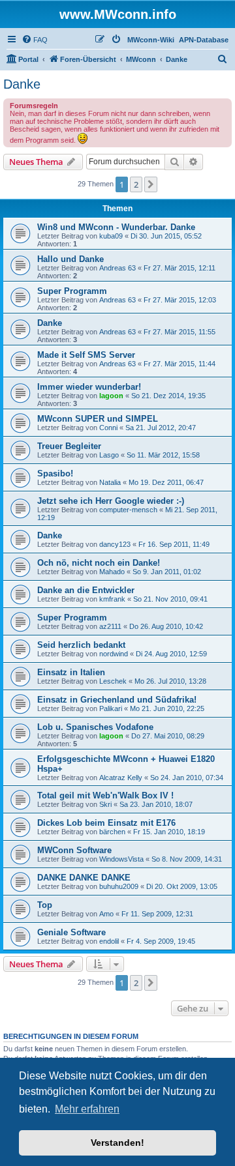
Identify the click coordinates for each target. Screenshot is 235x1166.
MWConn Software (74, 850)
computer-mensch (128, 510)
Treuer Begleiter (69, 446)
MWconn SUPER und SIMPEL (97, 419)
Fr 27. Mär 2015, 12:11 (179, 268)
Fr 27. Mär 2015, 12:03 (180, 300)
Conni (108, 427)
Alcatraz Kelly (120, 777)
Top (44, 905)
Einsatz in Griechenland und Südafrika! (116, 700)
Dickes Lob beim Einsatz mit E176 (106, 823)
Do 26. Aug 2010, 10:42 (166, 626)
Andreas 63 (117, 268)
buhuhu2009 (118, 886)
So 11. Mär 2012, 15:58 (163, 455)
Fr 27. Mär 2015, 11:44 (179, 364)
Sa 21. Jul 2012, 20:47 (160, 427)
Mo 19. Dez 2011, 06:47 (166, 482)
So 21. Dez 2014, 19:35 (168, 396)
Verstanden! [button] (117, 1142)
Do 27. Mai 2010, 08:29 (167, 736)
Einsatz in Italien (71, 672)
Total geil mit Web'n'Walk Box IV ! (105, 795)
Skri (105, 804)
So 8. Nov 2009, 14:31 (186, 859)
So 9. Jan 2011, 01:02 (167, 572)
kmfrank (112, 599)
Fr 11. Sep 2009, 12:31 (157, 914)
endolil (109, 941)
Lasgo (109, 455)
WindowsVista (121, 859)
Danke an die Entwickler (85, 590)
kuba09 (111, 236)
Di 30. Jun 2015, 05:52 (166, 236)
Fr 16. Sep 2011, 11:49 (174, 544)
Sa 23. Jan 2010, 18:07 (156, 804)
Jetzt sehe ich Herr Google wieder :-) (110, 501)
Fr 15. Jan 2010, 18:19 (169, 832)
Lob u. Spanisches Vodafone (95, 727)
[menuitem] (35, 40)
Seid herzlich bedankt (81, 645)
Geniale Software (71, 932)
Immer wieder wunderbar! (89, 387)
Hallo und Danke (70, 259)
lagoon (111, 396)
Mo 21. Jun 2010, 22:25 (167, 708)
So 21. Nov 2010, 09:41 (170, 599)
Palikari (110, 708)
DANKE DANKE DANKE (84, 877)
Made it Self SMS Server (86, 355)
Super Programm (72, 291)
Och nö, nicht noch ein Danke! (98, 563)
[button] (150, 184)
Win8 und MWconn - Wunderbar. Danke (116, 227)
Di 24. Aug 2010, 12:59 (171, 654)
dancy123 (115, 544)
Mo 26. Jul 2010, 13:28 (170, 681)
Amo (106, 914)
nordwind (113, 654)
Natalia (110, 482)
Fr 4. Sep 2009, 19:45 (161, 941)
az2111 (110, 626)
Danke (21, 84)
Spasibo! (55, 473)
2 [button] (136, 184)
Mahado (112, 572)
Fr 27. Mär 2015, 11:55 (179, 332)
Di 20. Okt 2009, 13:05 (181, 886)
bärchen (112, 832)
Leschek (113, 681)
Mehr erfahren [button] (87, 1109)
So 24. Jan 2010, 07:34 (186, 777)
